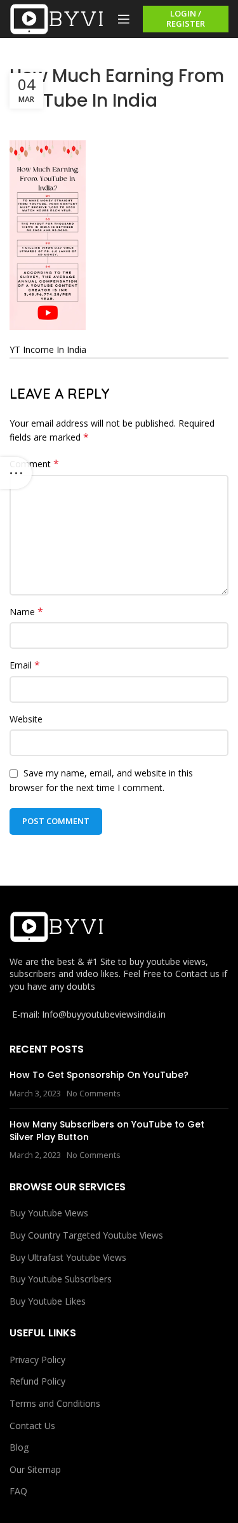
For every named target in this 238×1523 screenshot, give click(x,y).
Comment (34, 463)
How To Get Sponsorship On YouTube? (99, 1074)
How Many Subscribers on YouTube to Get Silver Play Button (107, 1130)
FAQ (18, 1491)
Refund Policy (37, 1381)
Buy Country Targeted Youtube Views (86, 1235)
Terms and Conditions (55, 1403)
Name (26, 611)
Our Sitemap (35, 1469)
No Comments (94, 1093)
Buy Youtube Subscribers (61, 1279)
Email (25, 665)
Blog (19, 1447)
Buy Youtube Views (49, 1213)
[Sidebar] (16, 473)
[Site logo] (57, 18)
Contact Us (32, 1426)
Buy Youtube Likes (48, 1301)
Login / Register (185, 18)
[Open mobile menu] (123, 19)
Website (26, 719)
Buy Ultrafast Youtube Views (68, 1257)
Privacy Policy (37, 1359)
